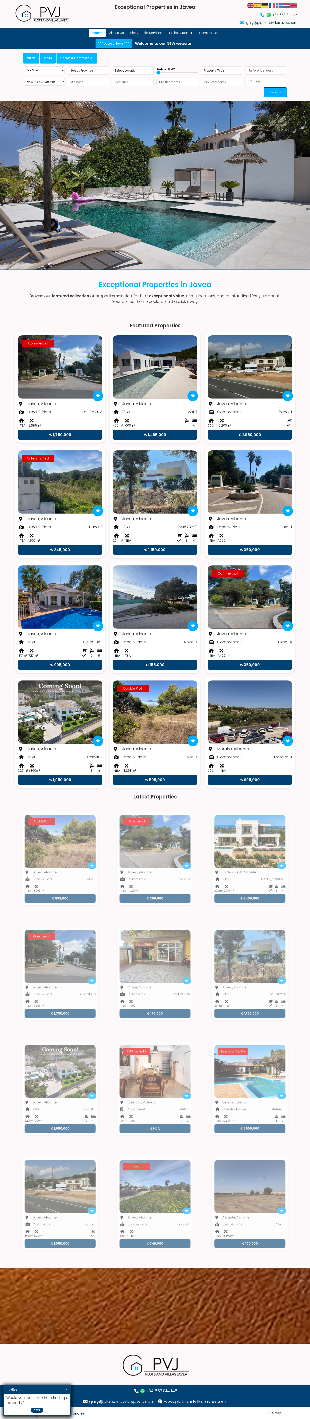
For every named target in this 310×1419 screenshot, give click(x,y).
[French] (272, 5)
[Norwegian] (293, 5)
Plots (48, 58)
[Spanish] (257, 5)
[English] (250, 5)
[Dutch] (286, 5)
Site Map (274, 1413)
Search (275, 92)
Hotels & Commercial (76, 58)
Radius (165, 69)
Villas (31, 58)
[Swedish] (279, 5)
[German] (265, 5)
